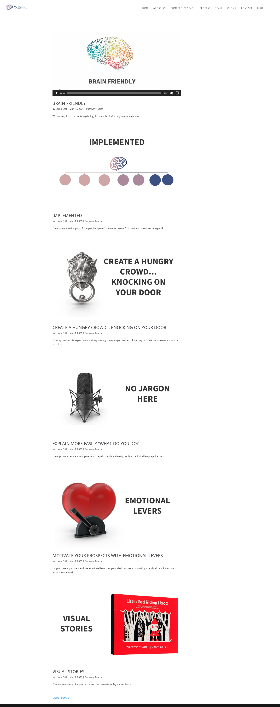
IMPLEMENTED (67, 215)
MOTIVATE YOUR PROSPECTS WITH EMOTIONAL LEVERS (107, 555)
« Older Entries (60, 697)
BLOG (260, 8)
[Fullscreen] (177, 93)
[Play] (56, 93)
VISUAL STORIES (68, 671)
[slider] (114, 93)
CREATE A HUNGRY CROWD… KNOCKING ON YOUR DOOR (109, 327)
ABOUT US (159, 8)
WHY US (231, 8)
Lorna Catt (61, 108)
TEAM (218, 8)
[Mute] (172, 93)
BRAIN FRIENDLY (69, 103)
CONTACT (246, 8)
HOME (145, 8)
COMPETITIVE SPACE (183, 8)
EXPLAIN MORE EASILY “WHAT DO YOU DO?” (96, 443)
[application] (116, 60)
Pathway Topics (94, 108)
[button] (117, 60)
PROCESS (205, 8)
